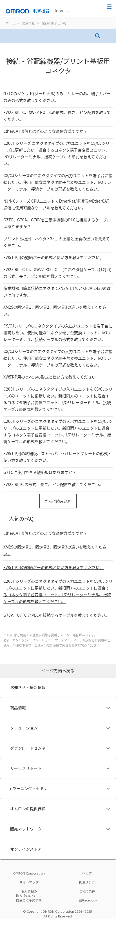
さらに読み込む (58, 501)
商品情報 (28, 23)
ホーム (10, 23)
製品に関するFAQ (54, 23)
